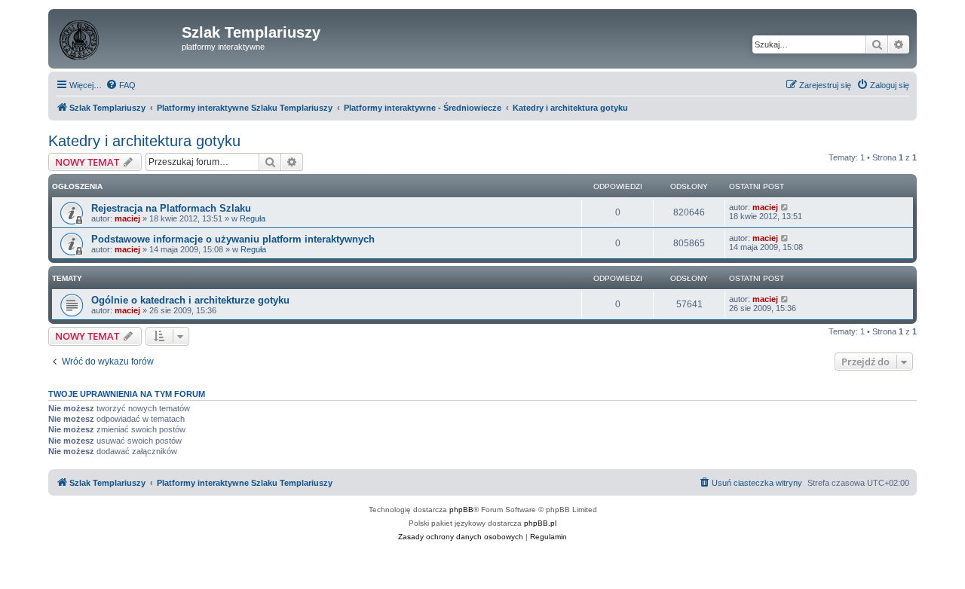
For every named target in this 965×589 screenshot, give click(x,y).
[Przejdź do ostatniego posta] (785, 207)
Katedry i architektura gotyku (144, 141)
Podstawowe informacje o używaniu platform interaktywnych (233, 239)
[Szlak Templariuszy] (117, 37)
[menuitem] (121, 85)
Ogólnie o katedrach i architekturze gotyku (190, 300)
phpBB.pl (540, 523)
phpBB (461, 509)
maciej (127, 218)
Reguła (252, 218)
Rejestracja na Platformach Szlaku (171, 208)
